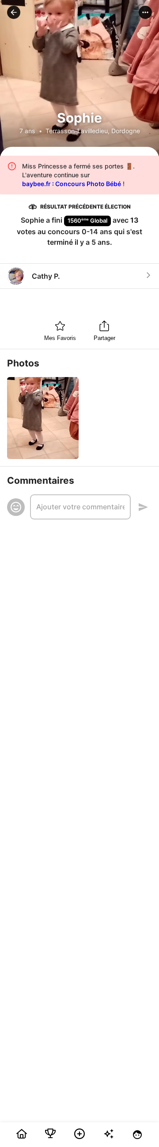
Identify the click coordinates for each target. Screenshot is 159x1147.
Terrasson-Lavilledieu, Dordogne (92, 131)
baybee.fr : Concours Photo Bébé (71, 183)
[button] (14, 12)
